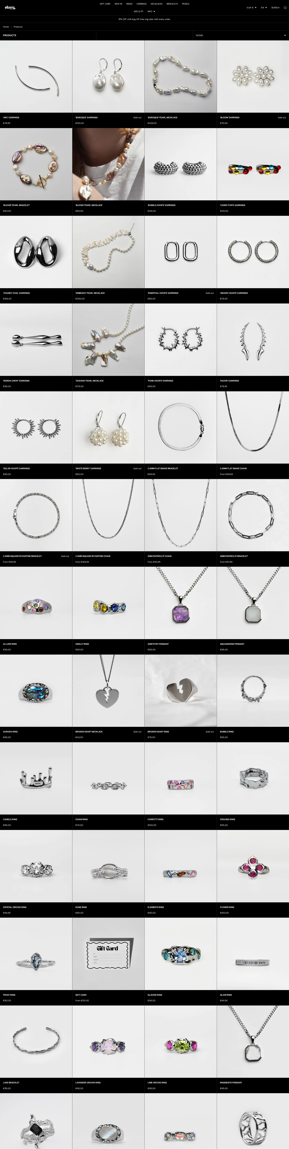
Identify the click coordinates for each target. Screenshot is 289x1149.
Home (6, 26)
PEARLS (185, 3)
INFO (150, 11)
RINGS (129, 3)
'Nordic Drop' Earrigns (16, 380)
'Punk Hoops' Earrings (160, 380)
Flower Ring (227, 907)
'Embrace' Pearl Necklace (90, 293)
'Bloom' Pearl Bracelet (16, 205)
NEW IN (118, 3)
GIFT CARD (105, 3)
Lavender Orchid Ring (88, 1082)
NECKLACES (156, 3)
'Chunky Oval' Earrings (16, 293)
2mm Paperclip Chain (159, 556)
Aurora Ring (10, 731)
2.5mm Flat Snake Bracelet (163, 468)
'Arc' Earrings (11, 117)
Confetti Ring (155, 819)
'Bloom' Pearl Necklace (88, 205)
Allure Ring (10, 644)
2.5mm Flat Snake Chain (233, 468)
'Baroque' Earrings (86, 117)
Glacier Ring (155, 995)
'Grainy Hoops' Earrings (234, 293)
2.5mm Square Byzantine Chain (92, 556)
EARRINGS (142, 3)
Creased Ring (227, 819)
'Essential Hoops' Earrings (163, 293)
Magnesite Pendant (231, 1082)
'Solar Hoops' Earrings (16, 468)
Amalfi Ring (82, 644)
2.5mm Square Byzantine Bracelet (22, 556)
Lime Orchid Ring (157, 1082)
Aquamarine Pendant (232, 644)
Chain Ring (81, 819)
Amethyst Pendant (158, 644)
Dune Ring (81, 907)
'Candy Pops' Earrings (232, 205)
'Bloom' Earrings (229, 117)
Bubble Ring (227, 731)
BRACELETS (172, 3)
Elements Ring (156, 907)
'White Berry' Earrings (88, 468)
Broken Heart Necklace (89, 731)
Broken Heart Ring (158, 731)
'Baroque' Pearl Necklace (162, 117)
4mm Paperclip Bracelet (234, 556)
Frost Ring (9, 995)
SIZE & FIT (138, 11)
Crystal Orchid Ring (14, 907)
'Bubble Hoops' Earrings (161, 205)
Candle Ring (10, 819)
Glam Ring (226, 995)
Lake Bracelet (11, 1082)
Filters (199, 35)
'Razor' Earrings (229, 380)
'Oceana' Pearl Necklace (89, 380)
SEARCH (275, 7)
